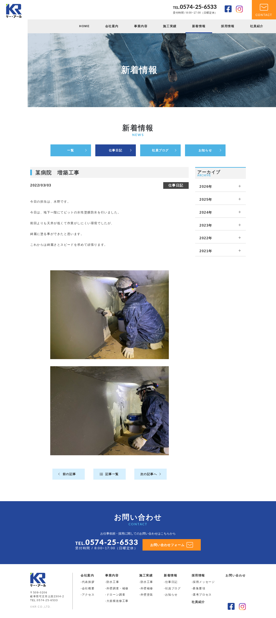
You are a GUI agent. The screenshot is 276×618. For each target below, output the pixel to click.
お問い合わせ (236, 575)
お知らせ (205, 150)
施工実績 (169, 26)
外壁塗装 (147, 594)
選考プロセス (202, 594)
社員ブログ (160, 150)
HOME (84, 26)
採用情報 (227, 26)
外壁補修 (147, 588)
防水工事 (113, 582)
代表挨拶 (88, 582)
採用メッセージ (204, 582)
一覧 (70, 150)
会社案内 (112, 26)
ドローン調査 (116, 594)
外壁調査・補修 (118, 588)
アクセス (88, 594)
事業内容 (140, 26)
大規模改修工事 (118, 600)
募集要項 (199, 588)
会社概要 (88, 588)
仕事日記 (115, 150)
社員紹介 (256, 26)
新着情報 (198, 26)
